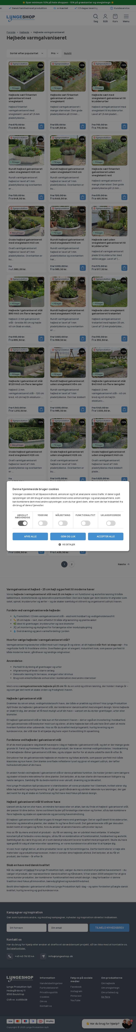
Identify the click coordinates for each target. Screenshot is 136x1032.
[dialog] (68, 516)
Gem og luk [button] (68, 536)
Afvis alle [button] (30, 536)
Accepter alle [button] (106, 536)
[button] (68, 546)
